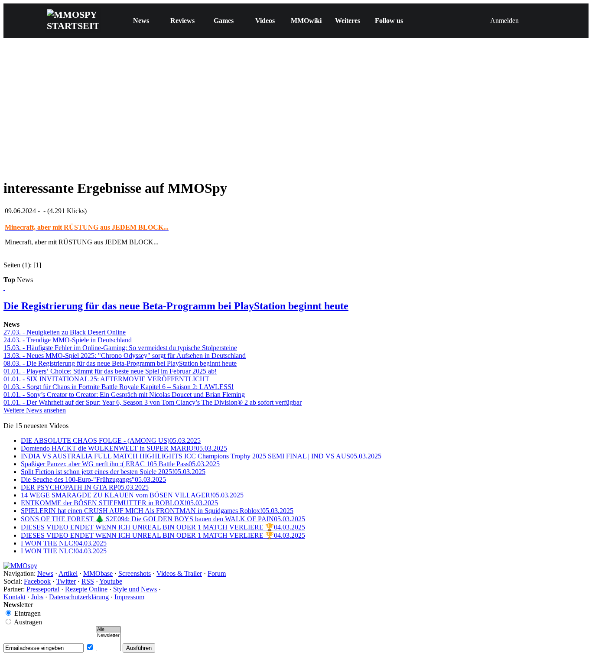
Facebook (37, 581)
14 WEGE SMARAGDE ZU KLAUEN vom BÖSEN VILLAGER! (132, 495)
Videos (265, 20)
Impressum (129, 597)
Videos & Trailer (179, 573)
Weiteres (347, 20)
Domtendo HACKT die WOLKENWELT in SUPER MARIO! (124, 448)
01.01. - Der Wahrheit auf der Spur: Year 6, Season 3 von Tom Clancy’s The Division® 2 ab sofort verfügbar (152, 402)
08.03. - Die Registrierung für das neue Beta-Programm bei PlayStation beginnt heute (120, 363)
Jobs (37, 597)
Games (224, 20)
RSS (87, 581)
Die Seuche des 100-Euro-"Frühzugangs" (93, 479)
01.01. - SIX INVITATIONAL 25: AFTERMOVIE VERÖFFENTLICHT (106, 379)
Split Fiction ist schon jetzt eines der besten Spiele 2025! (113, 471)
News (141, 20)
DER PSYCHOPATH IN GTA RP (85, 487)
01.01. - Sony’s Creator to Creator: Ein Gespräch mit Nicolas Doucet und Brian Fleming (124, 394)
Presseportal (42, 589)
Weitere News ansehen (34, 410)
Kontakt (14, 597)
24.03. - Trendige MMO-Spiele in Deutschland (67, 340)
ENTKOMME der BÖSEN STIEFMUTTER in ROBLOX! (119, 503)
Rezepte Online (86, 589)
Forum (217, 573)
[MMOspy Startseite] (20, 565)
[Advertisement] (296, 110)
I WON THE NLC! (64, 543)
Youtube (110, 581)
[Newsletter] (108, 636)
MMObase (98, 573)
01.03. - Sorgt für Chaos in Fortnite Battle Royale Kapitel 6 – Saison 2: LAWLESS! (118, 386)
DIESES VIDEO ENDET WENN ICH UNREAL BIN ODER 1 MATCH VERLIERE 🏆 (163, 527)
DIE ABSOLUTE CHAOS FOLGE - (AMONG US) (111, 440)
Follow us (389, 20)
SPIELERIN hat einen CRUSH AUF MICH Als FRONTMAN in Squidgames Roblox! (157, 510)
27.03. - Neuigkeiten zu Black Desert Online (64, 332)
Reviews (182, 20)
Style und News (135, 589)
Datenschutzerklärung (79, 597)
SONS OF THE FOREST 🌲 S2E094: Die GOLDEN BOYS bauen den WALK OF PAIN (163, 519)
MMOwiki (306, 20)
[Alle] (108, 630)
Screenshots (134, 573)
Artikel (68, 573)
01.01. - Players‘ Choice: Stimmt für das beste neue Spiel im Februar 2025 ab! (110, 371)
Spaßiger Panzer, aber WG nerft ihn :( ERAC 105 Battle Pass (120, 464)
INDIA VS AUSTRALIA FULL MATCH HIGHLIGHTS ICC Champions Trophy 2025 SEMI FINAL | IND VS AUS (201, 456)
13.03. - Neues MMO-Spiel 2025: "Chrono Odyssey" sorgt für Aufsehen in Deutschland (124, 355)
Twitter (66, 581)
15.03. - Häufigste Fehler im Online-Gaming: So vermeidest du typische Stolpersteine (120, 347)
